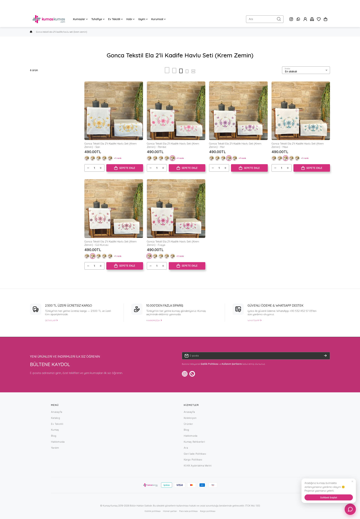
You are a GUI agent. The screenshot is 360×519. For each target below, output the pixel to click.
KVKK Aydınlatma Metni (198, 465)
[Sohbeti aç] (350, 509)
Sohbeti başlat (328, 497)
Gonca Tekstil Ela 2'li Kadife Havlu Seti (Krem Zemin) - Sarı (110, 145)
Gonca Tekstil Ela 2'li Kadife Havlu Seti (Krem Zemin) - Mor (235, 145)
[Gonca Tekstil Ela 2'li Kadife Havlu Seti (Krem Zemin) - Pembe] (176, 110)
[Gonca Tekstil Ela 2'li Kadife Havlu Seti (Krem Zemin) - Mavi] (301, 110)
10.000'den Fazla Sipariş (164, 305)
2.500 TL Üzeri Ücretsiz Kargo (68, 305)
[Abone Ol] (325, 356)
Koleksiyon (190, 417)
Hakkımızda (58, 441)
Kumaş (55, 429)
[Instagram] (291, 19)
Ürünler (188, 423)
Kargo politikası (207, 511)
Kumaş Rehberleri (194, 441)
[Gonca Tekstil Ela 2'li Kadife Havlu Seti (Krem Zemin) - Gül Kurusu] (113, 208)
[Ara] (279, 19)
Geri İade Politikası (195, 453)
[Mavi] (98, 158)
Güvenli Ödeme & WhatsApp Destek (275, 305)
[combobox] (265, 19)
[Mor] (104, 158)
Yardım (55, 447)
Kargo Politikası (193, 459)
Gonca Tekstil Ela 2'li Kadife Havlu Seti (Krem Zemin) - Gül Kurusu (110, 243)
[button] (325, 19)
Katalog (55, 417)
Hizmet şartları (170, 511)
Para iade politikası (188, 511)
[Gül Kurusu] (92, 158)
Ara (186, 447)
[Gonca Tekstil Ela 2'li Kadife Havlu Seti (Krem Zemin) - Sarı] (113, 110)
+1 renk (117, 158)
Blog (53, 435)
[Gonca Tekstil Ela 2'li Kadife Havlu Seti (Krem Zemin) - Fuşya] (176, 208)
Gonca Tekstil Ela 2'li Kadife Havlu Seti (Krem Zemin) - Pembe (173, 145)
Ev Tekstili (57, 423)
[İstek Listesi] (319, 19)
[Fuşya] (86, 158)
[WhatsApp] (298, 19)
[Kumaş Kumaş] (49, 19)
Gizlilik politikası (153, 511)
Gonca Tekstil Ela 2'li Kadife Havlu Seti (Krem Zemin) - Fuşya (173, 243)
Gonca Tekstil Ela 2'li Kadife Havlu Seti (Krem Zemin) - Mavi (298, 145)
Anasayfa (56, 411)
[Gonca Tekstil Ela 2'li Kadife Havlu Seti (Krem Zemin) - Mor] (238, 110)
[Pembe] (110, 158)
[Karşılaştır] (312, 19)
